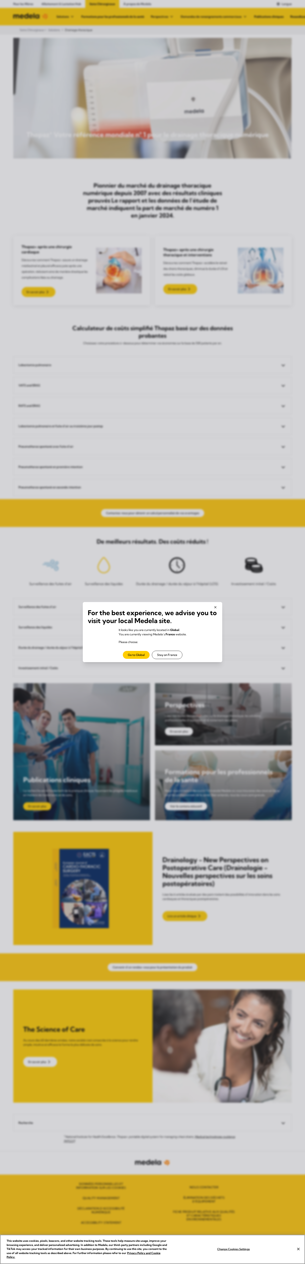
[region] (152, 1249)
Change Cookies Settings (233, 1248)
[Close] (298, 1249)
